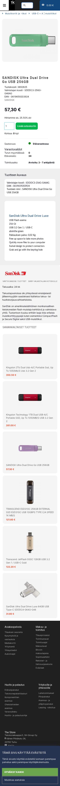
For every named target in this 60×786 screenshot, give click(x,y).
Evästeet (40, 668)
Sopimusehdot (43, 657)
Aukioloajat (10, 654)
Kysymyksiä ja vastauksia (11, 637)
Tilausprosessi (43, 635)
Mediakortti (10, 643)
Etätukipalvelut (12, 690)
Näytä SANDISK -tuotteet (14, 281)
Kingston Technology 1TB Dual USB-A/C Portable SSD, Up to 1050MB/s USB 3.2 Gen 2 (29, 418)
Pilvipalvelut (44, 696)
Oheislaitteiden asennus (12, 706)
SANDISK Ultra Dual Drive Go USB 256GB (27, 465)
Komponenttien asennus (12, 699)
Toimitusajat (41, 642)
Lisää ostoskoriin (26, 126)
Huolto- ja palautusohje (16, 715)
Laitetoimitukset (46, 693)
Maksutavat (41, 646)
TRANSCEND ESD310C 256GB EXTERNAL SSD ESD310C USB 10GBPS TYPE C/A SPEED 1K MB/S (30, 512)
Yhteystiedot (11, 650)
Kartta (10, 745)
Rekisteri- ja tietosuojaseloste (44, 662)
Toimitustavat (42, 639)
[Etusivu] (13, 3)
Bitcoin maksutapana (42, 652)
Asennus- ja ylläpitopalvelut (46, 702)
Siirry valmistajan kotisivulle (42, 281)
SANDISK (9, 100)
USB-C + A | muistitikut (44, 13)
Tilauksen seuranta (14, 632)
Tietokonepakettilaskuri (16, 693)
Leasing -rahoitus (47, 707)
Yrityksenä (10, 646)
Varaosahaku (11, 711)
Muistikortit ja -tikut (16, 13)
